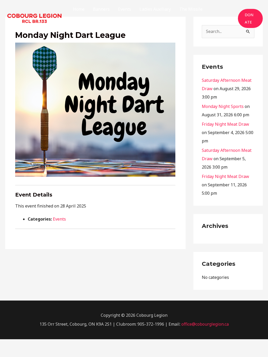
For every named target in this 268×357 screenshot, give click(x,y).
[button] (250, 18)
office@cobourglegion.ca (205, 324)
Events (59, 219)
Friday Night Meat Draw (225, 124)
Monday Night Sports (223, 106)
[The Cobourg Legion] (34, 18)
